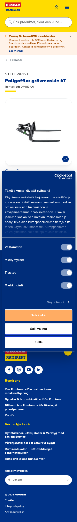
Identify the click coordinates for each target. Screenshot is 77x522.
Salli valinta (38, 328)
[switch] (66, 260)
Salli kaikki (38, 315)
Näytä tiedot (55, 302)
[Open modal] (65, 159)
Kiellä (38, 342)
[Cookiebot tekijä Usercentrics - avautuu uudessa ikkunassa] (54, 176)
